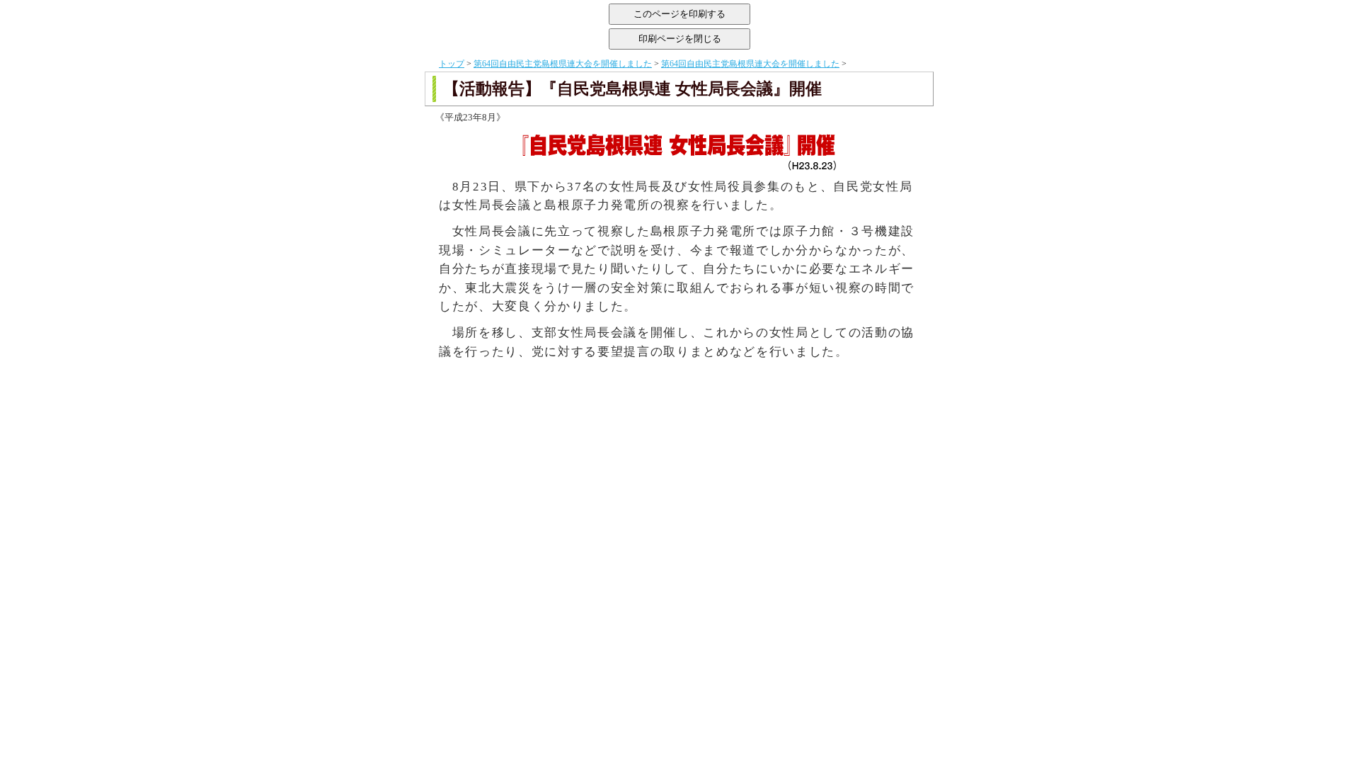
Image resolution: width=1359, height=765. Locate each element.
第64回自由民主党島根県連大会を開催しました (563, 64)
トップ (451, 64)
